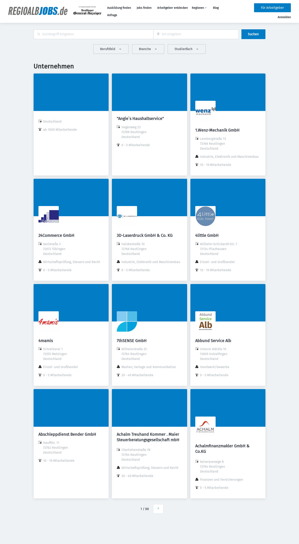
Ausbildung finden (119, 8)
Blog (216, 8)
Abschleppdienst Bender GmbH (67, 434)
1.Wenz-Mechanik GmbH (217, 130)
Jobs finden (144, 8)
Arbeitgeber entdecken (172, 8)
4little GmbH (207, 235)
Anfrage (112, 15)
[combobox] (93, 34)
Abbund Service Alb (213, 340)
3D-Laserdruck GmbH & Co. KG (145, 235)
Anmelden (284, 17)
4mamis (45, 340)
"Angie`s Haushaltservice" (140, 118)
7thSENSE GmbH (132, 340)
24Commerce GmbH (56, 235)
